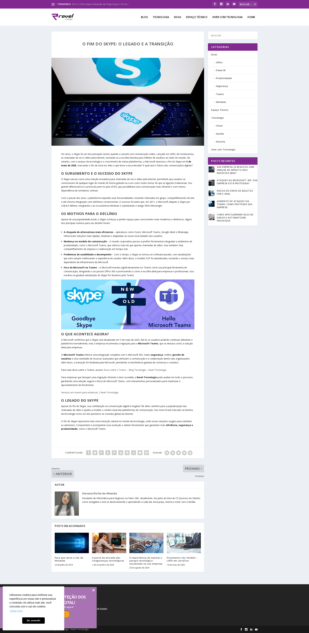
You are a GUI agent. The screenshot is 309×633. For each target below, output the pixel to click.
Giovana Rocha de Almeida (99, 493)
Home (251, 17)
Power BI (220, 70)
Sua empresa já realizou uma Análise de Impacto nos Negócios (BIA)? (235, 170)
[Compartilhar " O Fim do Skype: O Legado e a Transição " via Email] (140, 452)
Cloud (219, 125)
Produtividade (224, 78)
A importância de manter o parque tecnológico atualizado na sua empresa (146, 560)
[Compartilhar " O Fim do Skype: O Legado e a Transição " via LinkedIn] (120, 452)
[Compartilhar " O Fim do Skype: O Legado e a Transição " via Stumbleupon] (133, 452)
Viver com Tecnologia (227, 17)
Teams (220, 94)
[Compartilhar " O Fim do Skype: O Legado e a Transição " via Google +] (101, 452)
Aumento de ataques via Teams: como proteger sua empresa (234, 204)
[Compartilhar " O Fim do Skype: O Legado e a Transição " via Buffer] (127, 452)
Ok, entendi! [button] (33, 620)
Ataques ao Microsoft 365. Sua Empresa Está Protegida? (237, 182)
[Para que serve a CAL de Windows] (72, 543)
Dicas (177, 17)
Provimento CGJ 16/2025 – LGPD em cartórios (182, 559)
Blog (144, 17)
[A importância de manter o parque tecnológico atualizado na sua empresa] (146, 543)
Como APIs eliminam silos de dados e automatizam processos (235, 217)
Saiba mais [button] (16, 610)
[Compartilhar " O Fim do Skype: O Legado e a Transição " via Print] (146, 452)
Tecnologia (161, 17)
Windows (221, 102)
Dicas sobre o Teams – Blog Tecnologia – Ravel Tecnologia (135, 369)
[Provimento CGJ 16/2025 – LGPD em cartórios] (184, 543)
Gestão (220, 133)
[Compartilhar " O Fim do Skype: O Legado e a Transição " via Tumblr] (108, 452)
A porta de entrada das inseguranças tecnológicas (108, 559)
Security (220, 141)
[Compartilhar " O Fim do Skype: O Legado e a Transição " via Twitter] (95, 452)
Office (219, 62)
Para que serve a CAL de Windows (69, 559)
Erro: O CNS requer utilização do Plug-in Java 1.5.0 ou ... (100, 4)
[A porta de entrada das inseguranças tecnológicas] (109, 543)
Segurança (222, 86)
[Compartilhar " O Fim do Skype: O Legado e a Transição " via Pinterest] (114, 452)
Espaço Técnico (196, 17)
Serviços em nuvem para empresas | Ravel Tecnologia (89, 392)
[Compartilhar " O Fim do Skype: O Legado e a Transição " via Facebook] (88, 452)
